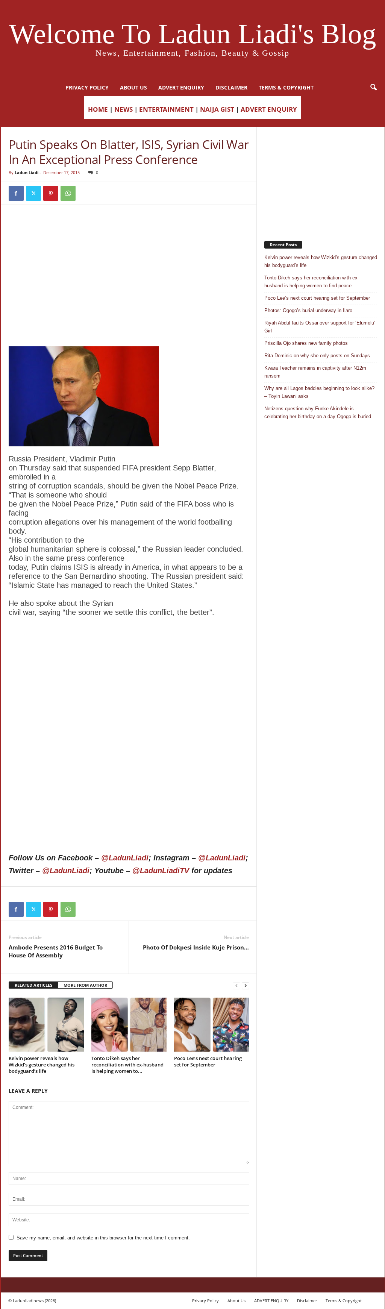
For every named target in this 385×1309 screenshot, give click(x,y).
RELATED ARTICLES (33, 985)
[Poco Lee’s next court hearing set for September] (211, 1025)
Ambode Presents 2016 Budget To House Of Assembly (56, 951)
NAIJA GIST (217, 109)
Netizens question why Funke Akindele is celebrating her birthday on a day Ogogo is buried (317, 412)
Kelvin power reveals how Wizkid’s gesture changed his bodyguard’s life (41, 1064)
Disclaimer (231, 87)
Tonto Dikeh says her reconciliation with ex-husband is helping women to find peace (311, 281)
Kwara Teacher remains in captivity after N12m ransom (315, 372)
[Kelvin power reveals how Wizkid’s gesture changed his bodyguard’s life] (46, 1025)
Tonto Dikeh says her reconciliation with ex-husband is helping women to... (127, 1064)
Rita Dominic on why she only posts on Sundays (317, 355)
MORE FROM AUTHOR (85, 985)
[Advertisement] (129, 231)
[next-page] (245, 985)
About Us (133, 87)
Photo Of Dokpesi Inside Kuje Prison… (196, 947)
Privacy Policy (87, 87)
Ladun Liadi (26, 172)
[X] (33, 193)
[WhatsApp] (68, 193)
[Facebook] (16, 193)
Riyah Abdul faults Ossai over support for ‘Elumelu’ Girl (319, 327)
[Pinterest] (50, 193)
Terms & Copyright (286, 87)
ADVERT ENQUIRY (181, 87)
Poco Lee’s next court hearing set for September (208, 1061)
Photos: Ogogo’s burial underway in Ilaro (308, 310)
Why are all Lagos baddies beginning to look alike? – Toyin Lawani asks (319, 392)
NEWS (123, 109)
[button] (373, 87)
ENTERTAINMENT (166, 109)
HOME (98, 109)
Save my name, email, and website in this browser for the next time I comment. (103, 1238)
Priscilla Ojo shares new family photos (306, 343)
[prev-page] (236, 985)
